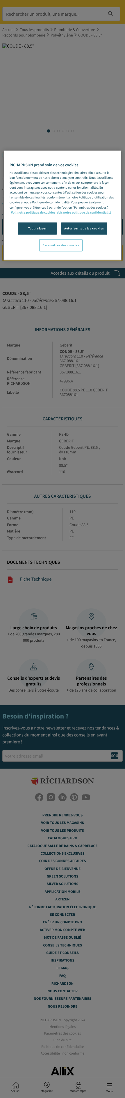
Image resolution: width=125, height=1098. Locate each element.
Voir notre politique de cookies (33, 212)
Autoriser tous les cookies (84, 228)
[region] (62, 205)
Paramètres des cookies (60, 245)
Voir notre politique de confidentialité (84, 212)
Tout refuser (37, 228)
